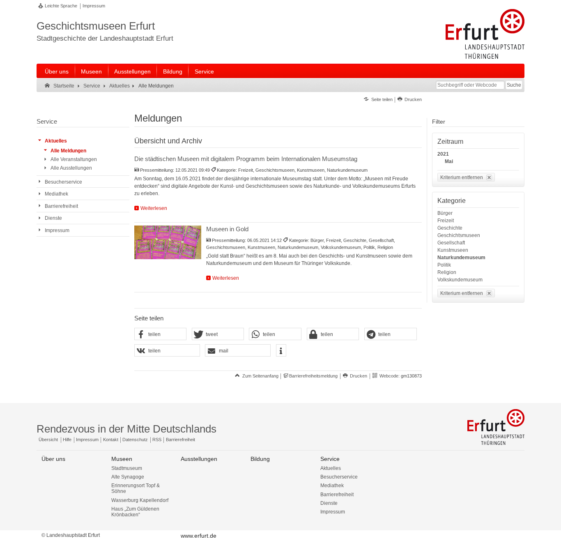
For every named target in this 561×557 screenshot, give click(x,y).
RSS (156, 439)
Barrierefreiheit (180, 439)
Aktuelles (330, 468)
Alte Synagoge (127, 477)
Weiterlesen (153, 208)
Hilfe (67, 439)
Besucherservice (339, 477)
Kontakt (110, 439)
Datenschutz (135, 439)
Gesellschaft (451, 243)
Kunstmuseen (452, 250)
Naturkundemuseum (461, 257)
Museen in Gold (227, 229)
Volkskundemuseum (460, 280)
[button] (160, 334)
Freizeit (445, 220)
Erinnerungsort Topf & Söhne (135, 488)
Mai (449, 161)
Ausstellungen (132, 71)
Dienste (329, 503)
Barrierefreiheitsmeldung (313, 375)
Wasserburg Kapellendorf (139, 500)
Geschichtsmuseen (458, 235)
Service (204, 71)
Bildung (172, 71)
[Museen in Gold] (167, 242)
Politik (444, 265)
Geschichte (449, 228)
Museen (91, 71)
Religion (446, 272)
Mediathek (332, 485)
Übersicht (48, 439)
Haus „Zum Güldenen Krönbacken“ (135, 512)
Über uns (57, 71)
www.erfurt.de (198, 535)
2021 (443, 154)
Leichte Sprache (61, 5)
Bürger (445, 213)
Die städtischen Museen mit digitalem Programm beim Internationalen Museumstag (245, 158)
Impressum (94, 5)
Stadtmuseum (126, 468)
